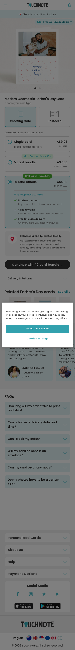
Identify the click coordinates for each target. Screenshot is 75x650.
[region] (37, 325)
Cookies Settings (37, 338)
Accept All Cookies (37, 328)
